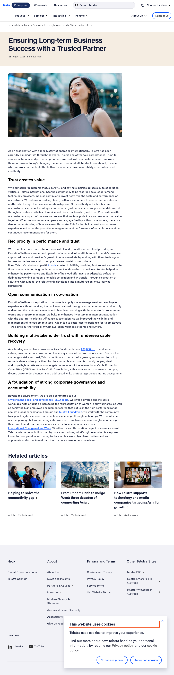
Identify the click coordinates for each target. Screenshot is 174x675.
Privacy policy (122, 645)
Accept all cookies (146, 660)
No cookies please (112, 660)
